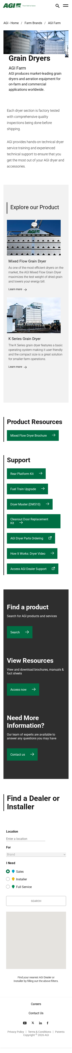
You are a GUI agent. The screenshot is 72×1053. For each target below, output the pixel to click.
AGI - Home (11, 23)
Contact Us (36, 1013)
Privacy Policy (15, 1031)
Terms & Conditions (39, 1031)
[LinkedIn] (41, 1023)
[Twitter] (33, 1023)
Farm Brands (33, 23)
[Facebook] (48, 1023)
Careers (36, 1004)
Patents (60, 1031)
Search (36, 900)
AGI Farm (54, 23)
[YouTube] (25, 1023)
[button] (57, 6)
